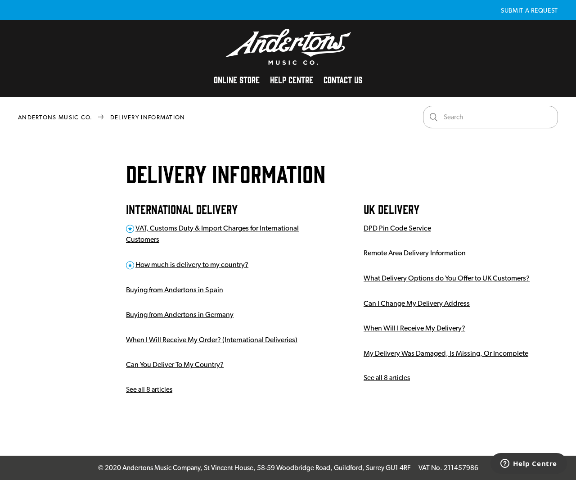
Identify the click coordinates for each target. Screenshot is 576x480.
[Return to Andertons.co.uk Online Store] (288, 63)
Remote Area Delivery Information (415, 253)
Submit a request (529, 10)
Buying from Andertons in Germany (180, 314)
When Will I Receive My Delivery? (414, 328)
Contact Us (343, 79)
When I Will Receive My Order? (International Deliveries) (211, 339)
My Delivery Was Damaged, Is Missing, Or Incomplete (446, 353)
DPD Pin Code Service (397, 228)
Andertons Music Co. (55, 117)
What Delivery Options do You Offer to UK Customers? (447, 278)
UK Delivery (391, 208)
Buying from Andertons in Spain (174, 289)
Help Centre (291, 79)
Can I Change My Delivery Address (417, 303)
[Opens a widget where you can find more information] (528, 464)
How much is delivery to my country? (191, 264)
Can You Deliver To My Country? (175, 364)
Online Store (237, 79)
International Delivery (182, 208)
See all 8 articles (149, 389)
